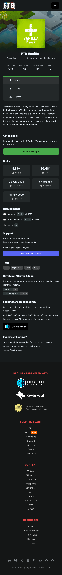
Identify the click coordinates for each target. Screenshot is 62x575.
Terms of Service (31, 530)
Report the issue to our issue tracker (20, 242)
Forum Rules (31, 535)
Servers (31, 445)
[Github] (52, 560)
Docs (30, 432)
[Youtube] (40, 560)
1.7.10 (36, 268)
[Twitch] (34, 560)
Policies (31, 543)
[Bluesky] (15, 560)
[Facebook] (46, 560)
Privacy (31, 526)
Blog (31, 428)
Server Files (31, 488)
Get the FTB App (31, 151)
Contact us (31, 453)
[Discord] (9, 560)
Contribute (31, 436)
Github (31, 509)
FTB (6, 268)
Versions (18, 96)
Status (31, 449)
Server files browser (12, 350)
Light (28, 268)
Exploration (16, 268)
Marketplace (31, 500)
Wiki (31, 492)
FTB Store (31, 479)
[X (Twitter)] (21, 560)
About (17, 80)
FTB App (31, 471)
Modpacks (31, 483)
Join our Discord (33, 253)
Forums (31, 504)
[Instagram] (28, 560)
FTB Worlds (31, 475)
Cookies (31, 539)
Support (31, 441)
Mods (17, 88)
